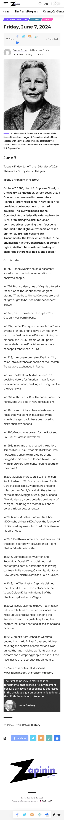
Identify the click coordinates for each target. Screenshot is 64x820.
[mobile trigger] (7, 3)
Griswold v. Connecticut (19, 193)
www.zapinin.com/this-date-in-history (28, 672)
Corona (35, 19)
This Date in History (16, 19)
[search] (40, 4)
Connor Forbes (20, 50)
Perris (47, 19)
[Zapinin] (15, 3)
